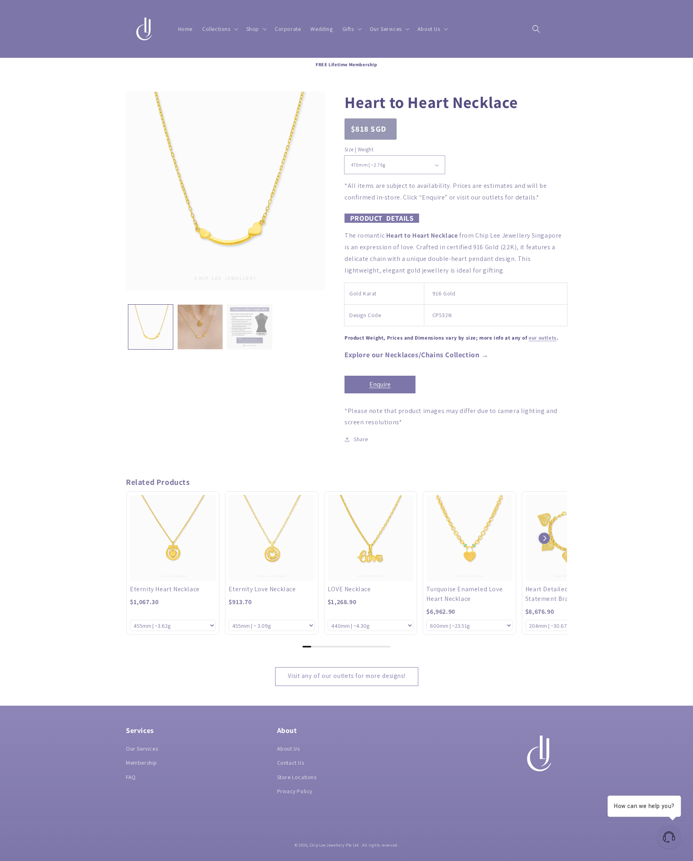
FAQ (131, 777)
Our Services (142, 748)
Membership (141, 762)
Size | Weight (358, 149)
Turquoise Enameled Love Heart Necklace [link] (464, 594)
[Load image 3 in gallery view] (249, 327)
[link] (173, 538)
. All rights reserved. (379, 845)
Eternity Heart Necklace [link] (165, 589)
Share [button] (361, 439)
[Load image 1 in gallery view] (150, 327)
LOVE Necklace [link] (349, 589)
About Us (288, 748)
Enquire (380, 384)
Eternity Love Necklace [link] (262, 589)
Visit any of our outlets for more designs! (346, 676)
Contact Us (290, 762)
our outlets (543, 337)
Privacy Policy (294, 791)
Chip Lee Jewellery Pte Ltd (334, 845)
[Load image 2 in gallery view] (200, 327)
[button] (219, 28)
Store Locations (297, 777)
